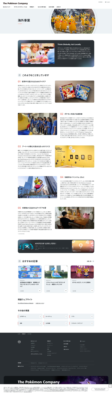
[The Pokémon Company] (15, 3)
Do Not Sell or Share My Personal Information (100, 389)
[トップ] (19, 341)
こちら (56, 388)
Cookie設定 (82, 344)
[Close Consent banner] (110, 386)
